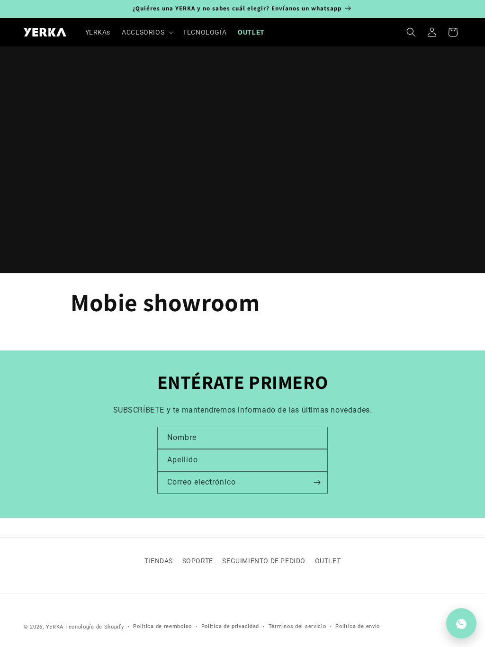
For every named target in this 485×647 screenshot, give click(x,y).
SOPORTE (197, 561)
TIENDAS (158, 561)
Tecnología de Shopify (94, 627)
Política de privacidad (230, 626)
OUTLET (328, 561)
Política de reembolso (162, 626)
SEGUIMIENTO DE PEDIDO (263, 561)
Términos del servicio (297, 626)
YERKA (55, 627)
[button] (146, 32)
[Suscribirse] (316, 482)
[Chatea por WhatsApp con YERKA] (461, 623)
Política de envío (357, 626)
